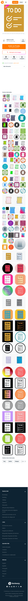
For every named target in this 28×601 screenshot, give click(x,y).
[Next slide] (22, 597)
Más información (7, 66)
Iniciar (21, 2)
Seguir (23, 41)
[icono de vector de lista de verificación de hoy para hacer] (6, 98)
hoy (4, 596)
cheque (17, 596)
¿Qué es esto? (16, 63)
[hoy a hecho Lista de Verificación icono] (13, 450)
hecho (10, 596)
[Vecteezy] (2, 2)
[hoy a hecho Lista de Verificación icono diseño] (8, 128)
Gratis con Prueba (14, 46)
